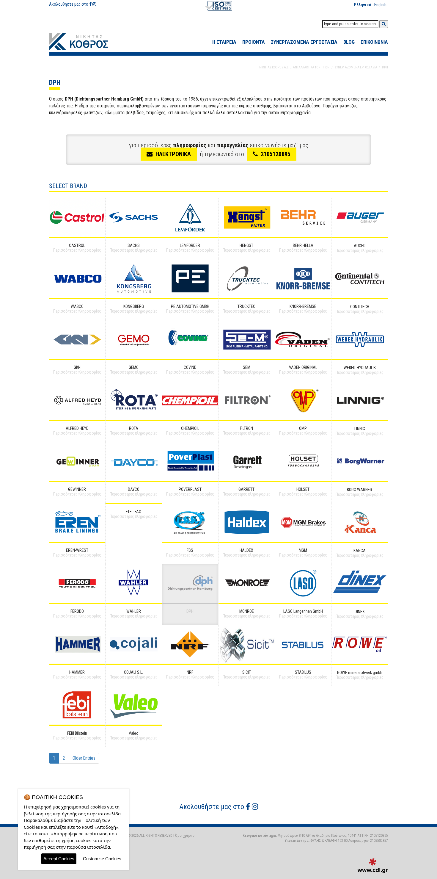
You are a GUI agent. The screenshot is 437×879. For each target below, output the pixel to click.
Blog (349, 42)
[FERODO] (77, 583)
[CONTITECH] (359, 278)
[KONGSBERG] (134, 278)
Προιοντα (253, 42)
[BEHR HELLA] (303, 217)
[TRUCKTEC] (246, 278)
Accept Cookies (58, 858)
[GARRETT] (246, 461)
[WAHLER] (134, 583)
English (380, 4)
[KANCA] (359, 522)
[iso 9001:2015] (218, 5)
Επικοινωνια (374, 42)
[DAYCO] (134, 461)
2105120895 (275, 154)
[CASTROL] (77, 217)
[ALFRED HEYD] (77, 400)
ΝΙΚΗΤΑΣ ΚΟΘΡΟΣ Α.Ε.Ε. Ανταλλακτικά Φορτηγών (83, 41)
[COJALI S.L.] (134, 644)
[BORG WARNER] (359, 461)
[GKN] (77, 339)
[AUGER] (359, 217)
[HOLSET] (303, 461)
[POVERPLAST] (190, 461)
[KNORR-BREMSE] (303, 278)
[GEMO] (134, 339)
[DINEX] (359, 583)
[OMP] (303, 400)
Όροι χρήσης (184, 835)
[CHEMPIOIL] (190, 400)
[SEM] (246, 339)
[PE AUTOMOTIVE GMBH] (190, 278)
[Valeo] (134, 705)
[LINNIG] (359, 400)
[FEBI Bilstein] (77, 705)
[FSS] (190, 522)
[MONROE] (246, 583)
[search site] (383, 24)
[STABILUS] (303, 644)
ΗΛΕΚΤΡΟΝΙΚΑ (173, 154)
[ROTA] (134, 400)
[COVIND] (190, 339)
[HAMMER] (77, 644)
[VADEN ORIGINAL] (303, 339)
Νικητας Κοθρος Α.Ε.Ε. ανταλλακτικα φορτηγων (294, 67)
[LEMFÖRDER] (190, 217)
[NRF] (190, 644)
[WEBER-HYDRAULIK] (359, 339)
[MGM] (303, 522)
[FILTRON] (246, 400)
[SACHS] (134, 217)
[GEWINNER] (77, 461)
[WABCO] (77, 278)
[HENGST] (246, 217)
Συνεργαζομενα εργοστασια (304, 42)
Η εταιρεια (224, 42)
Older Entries (84, 758)
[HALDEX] (246, 522)
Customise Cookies (102, 858)
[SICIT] (246, 644)
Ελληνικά (362, 4)
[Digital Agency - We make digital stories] (372, 865)
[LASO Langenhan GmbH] (303, 583)
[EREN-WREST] (77, 522)
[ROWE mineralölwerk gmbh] (359, 644)
